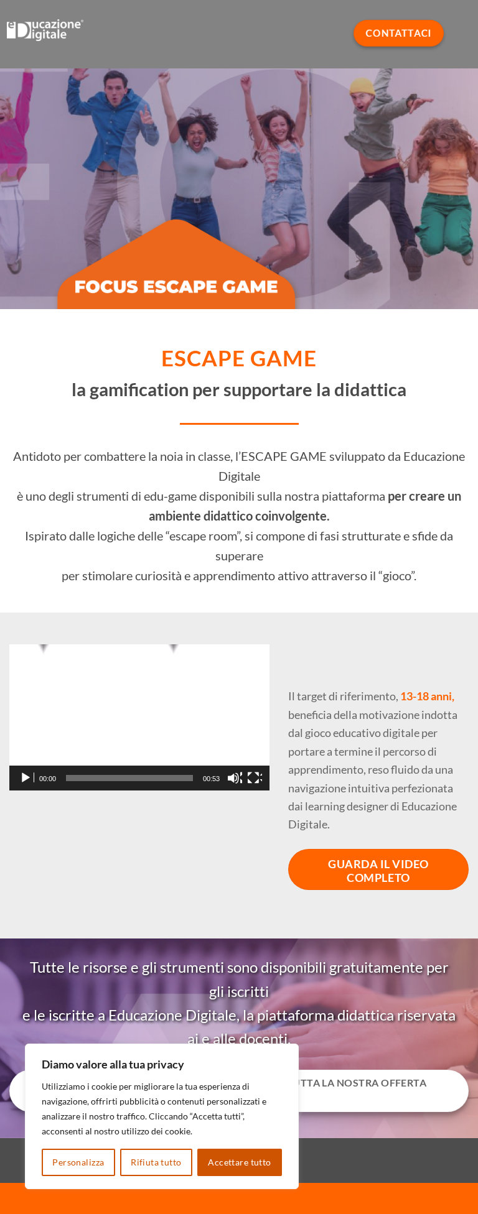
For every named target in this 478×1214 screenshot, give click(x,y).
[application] (139, 717)
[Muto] (234, 778)
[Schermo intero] (254, 778)
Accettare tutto (239, 1162)
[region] (162, 1116)
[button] (139, 718)
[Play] (26, 778)
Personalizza (78, 1162)
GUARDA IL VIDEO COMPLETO (378, 870)
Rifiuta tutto (156, 1162)
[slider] (129, 778)
